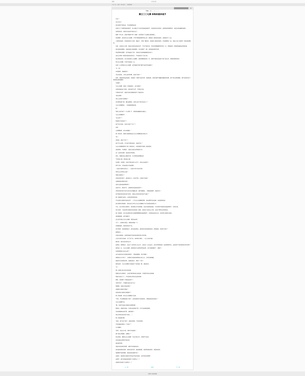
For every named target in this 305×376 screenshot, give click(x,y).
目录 (152, 367)
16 (150, 11)
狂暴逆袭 (129, 4)
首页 (113, 1)
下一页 (178, 367)
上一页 (126, 367)
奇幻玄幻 (123, 4)
